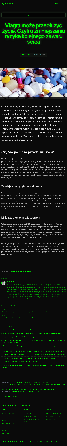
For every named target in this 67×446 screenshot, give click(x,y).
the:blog (4, 430)
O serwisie (5, 417)
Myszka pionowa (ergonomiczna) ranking (25, 382)
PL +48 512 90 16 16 (53, 416)
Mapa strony (5, 427)
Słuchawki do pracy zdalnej (10, 387)
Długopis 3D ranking (7, 389)
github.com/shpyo (29, 413)
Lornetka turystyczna (44, 382)
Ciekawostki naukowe (17, 271)
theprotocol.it (6, 433)
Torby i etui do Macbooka (53, 394)
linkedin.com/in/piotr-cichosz (31, 420)
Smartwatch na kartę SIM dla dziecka (46, 387)
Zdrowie (29, 271)
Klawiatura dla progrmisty (21, 389)
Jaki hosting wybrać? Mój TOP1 (19, 391)
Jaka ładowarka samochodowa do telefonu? (53, 384)
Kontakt (4, 420)
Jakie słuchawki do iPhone (37, 394)
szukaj (56, 3)
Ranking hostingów (34, 391)
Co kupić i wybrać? (8, 413)
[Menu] (64, 3)
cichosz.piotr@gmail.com (54, 413)
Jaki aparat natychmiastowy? (26, 387)
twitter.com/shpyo (30, 416)
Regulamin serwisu (8, 423)
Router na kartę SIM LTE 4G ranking (29, 384)
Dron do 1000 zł (34, 389)
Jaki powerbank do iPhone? (9, 396)
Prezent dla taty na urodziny (10, 384)
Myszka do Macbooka (23, 394)
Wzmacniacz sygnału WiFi (47, 389)
